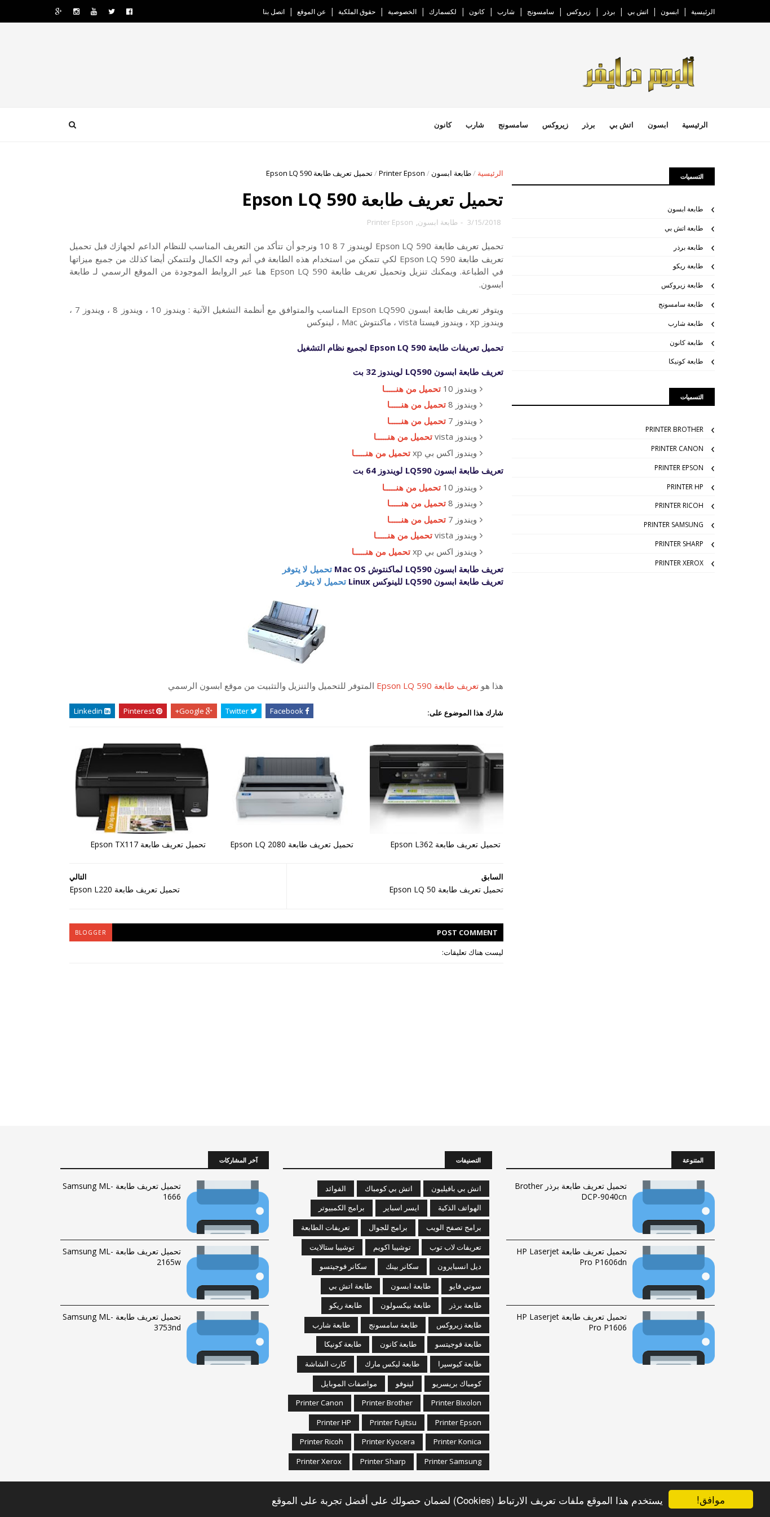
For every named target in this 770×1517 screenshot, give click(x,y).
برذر (609, 11)
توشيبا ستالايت (332, 1247)
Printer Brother (674, 429)
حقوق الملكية (356, 11)
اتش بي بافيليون (456, 1188)
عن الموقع (311, 11)
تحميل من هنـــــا (411, 388)
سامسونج (540, 11)
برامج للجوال (388, 1227)
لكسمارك (443, 11)
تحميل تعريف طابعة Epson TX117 (148, 844)
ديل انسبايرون (459, 1266)
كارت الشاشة (325, 1364)
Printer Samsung (673, 524)
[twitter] (111, 11)
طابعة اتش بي (684, 228)
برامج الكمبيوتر (341, 1207)
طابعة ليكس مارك (392, 1364)
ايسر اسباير (401, 1207)
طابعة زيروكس (682, 285)
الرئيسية (703, 11)
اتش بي (637, 11)
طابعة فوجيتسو (458, 1344)
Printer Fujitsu (393, 1422)
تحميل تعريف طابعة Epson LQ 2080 (291, 844)
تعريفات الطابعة (325, 1227)
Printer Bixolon (456, 1402)
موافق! (711, 1499)
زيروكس (579, 11)
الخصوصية (402, 11)
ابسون (670, 11)
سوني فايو (465, 1286)
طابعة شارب (685, 323)
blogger (91, 932)
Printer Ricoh (679, 505)
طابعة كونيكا (686, 361)
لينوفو (405, 1383)
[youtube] (94, 11)
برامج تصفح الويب (453, 1227)
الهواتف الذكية (459, 1207)
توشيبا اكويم (392, 1247)
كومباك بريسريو (456, 1383)
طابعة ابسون (451, 173)
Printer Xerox (679, 563)
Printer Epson (402, 173)
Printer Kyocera (388, 1441)
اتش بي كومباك (389, 1188)
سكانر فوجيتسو (343, 1266)
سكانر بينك (402, 1266)
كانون (477, 11)
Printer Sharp (679, 544)
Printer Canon (677, 448)
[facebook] (129, 11)
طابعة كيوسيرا (459, 1364)
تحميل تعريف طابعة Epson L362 (445, 844)
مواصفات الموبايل (349, 1383)
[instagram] (76, 11)
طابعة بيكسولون (405, 1305)
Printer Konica (457, 1441)
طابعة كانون (686, 342)
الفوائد (335, 1188)
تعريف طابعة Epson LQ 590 (428, 685)
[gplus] (58, 11)
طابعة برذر (688, 247)
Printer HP (685, 487)
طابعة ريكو (688, 266)
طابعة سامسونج (680, 304)
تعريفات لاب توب (455, 1247)
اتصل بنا (274, 11)
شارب (506, 11)
